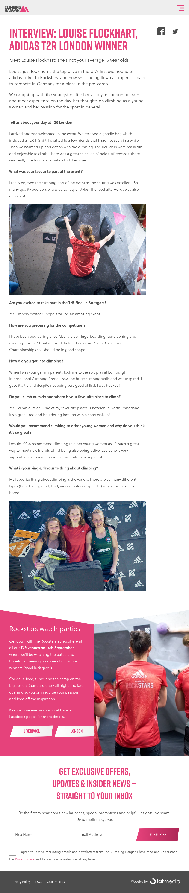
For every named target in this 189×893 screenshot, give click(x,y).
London (77, 731)
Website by (139, 881)
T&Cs (38, 881)
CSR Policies (56, 881)
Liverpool (32, 731)
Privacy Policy (24, 859)
